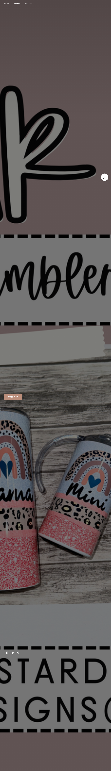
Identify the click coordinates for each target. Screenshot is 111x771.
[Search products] (105, 177)
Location (16, 3)
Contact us (28, 3)
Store (6, 3)
